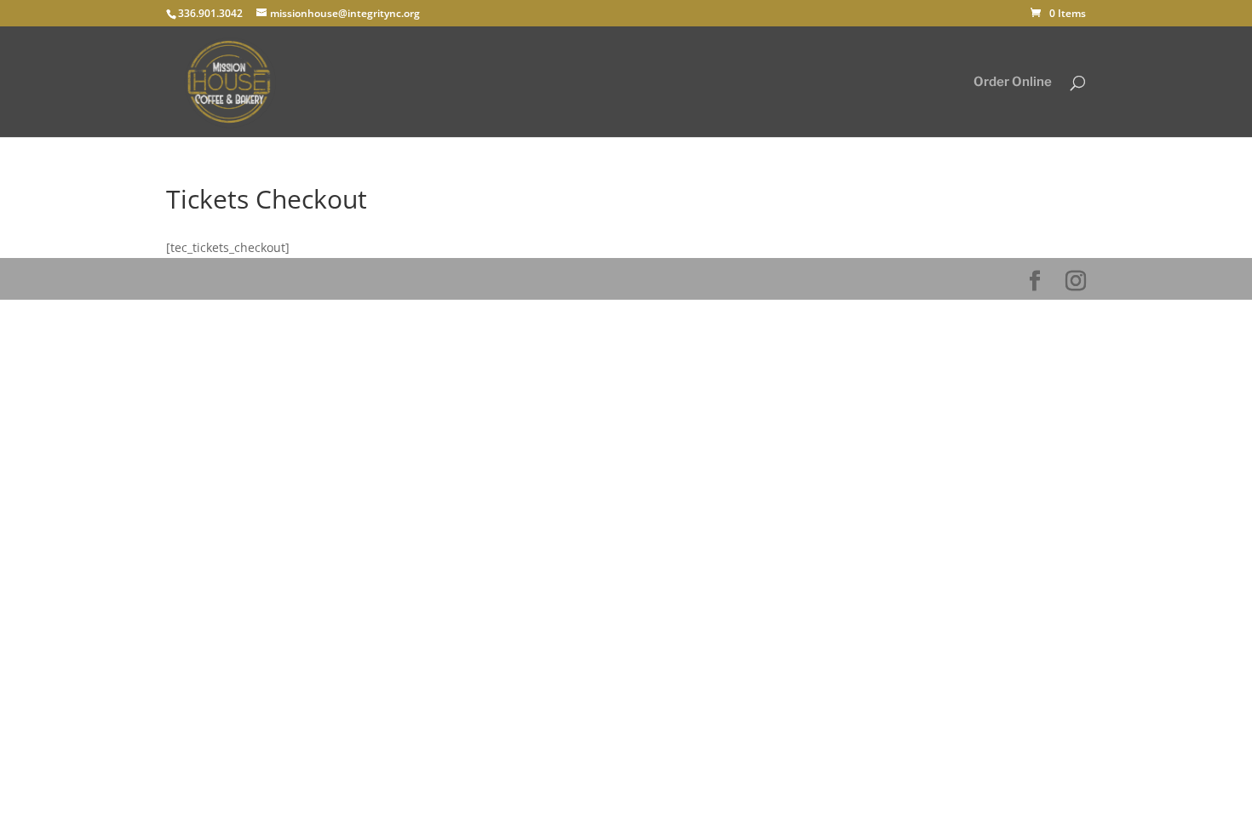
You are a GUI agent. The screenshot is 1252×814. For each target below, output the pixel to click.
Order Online (1012, 82)
